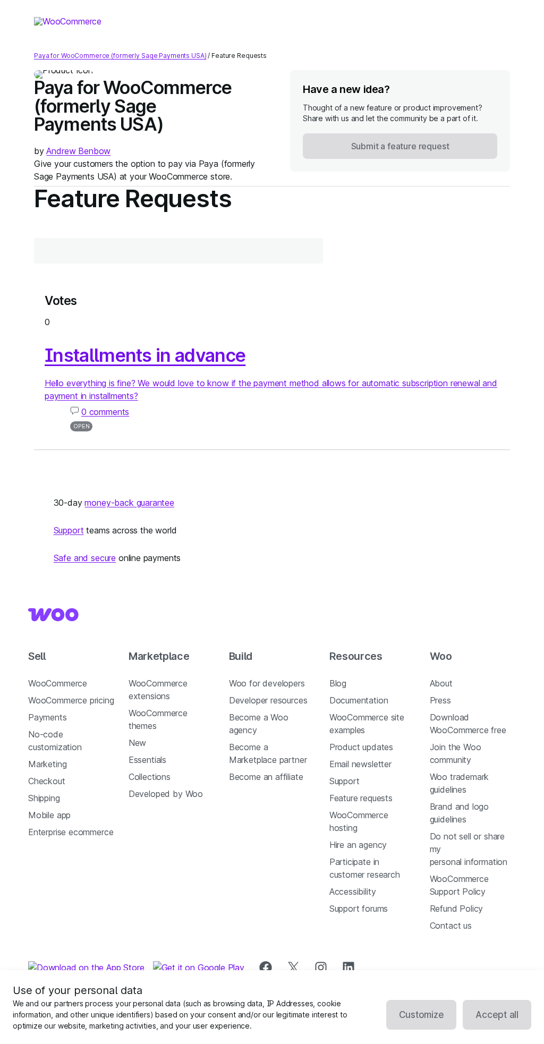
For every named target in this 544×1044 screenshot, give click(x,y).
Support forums (358, 908)
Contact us (451, 925)
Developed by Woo (166, 793)
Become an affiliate (266, 776)
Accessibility (352, 891)
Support (69, 530)
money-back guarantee (129, 502)
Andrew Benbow (78, 151)
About (441, 683)
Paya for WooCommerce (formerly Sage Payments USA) (120, 56)
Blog (337, 683)
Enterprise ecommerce (70, 832)
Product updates (361, 747)
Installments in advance (145, 355)
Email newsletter (360, 764)
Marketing (47, 764)
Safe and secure (85, 558)
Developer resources (268, 700)
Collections (150, 776)
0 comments (105, 411)
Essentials (147, 759)
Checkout (46, 781)
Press (440, 700)
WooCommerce (57, 683)
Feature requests (361, 798)
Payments (47, 717)
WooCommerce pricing (71, 700)
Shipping (44, 798)
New (137, 742)
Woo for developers (267, 683)
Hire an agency (358, 844)
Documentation (358, 700)
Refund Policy (456, 908)
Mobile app (49, 815)
